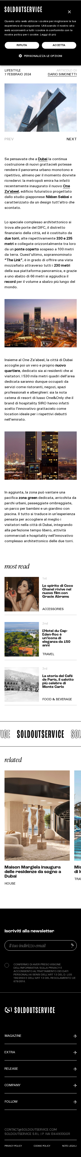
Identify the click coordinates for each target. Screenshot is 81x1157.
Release (11, 1069)
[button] (58, 139)
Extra (9, 1052)
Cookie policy (42, 1145)
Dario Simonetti (62, 74)
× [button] (69, 12)
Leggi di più (48, 34)
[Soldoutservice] (8, 1010)
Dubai (42, 159)
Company (12, 1085)
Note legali (69, 1145)
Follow (11, 1102)
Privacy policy (13, 1145)
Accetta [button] (59, 45)
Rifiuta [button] (22, 45)
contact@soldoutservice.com (30, 1129)
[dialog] (40, 32)
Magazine (12, 1036)
